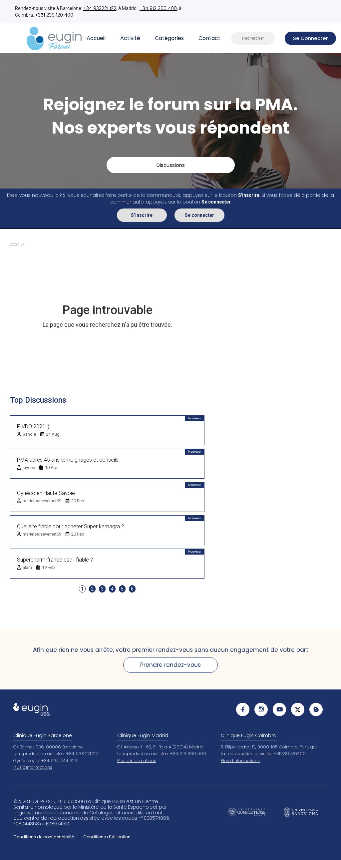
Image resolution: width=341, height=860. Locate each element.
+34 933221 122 (99, 8)
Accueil (96, 38)
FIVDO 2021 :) (33, 426)
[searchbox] (253, 38)
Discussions (171, 165)
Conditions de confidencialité (43, 837)
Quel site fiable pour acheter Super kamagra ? (70, 526)
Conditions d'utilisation (107, 837)
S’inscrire (142, 215)
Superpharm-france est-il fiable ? (55, 560)
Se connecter (199, 215)
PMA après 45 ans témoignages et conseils (68, 460)
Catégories (169, 38)
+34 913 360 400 (158, 8)
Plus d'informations (32, 767)
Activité (130, 38)
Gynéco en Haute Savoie (46, 493)
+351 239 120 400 (54, 15)
